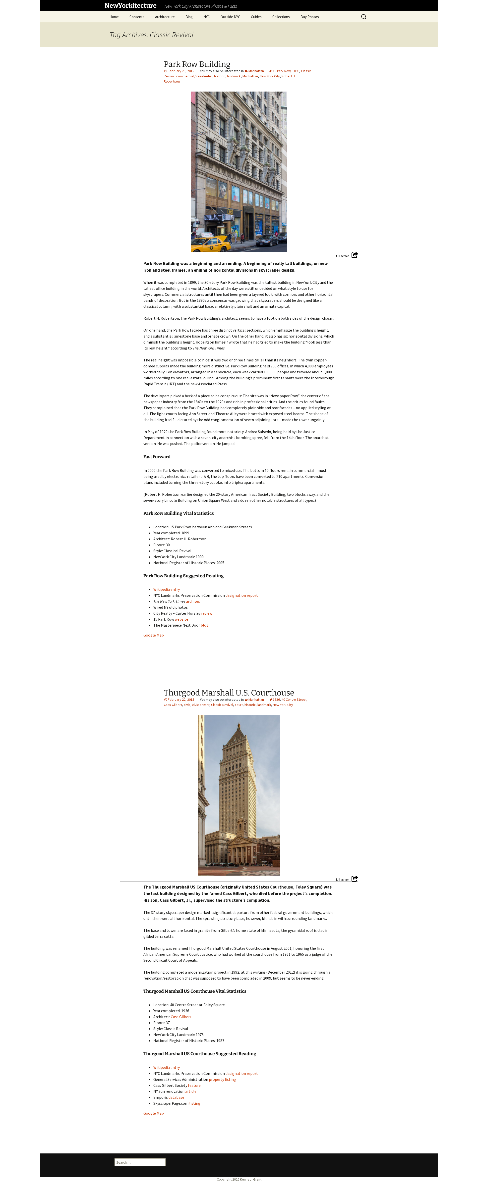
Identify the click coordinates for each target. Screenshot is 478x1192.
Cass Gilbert (173, 704)
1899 (295, 71)
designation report (242, 595)
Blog (189, 16)
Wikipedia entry (166, 589)
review (206, 613)
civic (187, 704)
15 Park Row (282, 71)
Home (114, 16)
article (190, 1091)
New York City (270, 76)
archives (193, 601)
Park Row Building (197, 64)
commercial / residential (194, 76)
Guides (256, 16)
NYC (206, 16)
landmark (234, 76)
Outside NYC (230, 16)
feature (194, 1085)
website (181, 619)
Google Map (153, 635)
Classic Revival (222, 704)
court (239, 704)
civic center (200, 704)
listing (194, 1103)
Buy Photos (309, 16)
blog (205, 625)
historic (219, 76)
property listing (222, 1079)
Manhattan (256, 71)
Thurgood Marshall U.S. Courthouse (229, 692)
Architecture (165, 16)
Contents (136, 16)
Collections (281, 16)
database (176, 1097)
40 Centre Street (294, 699)
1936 (276, 699)
